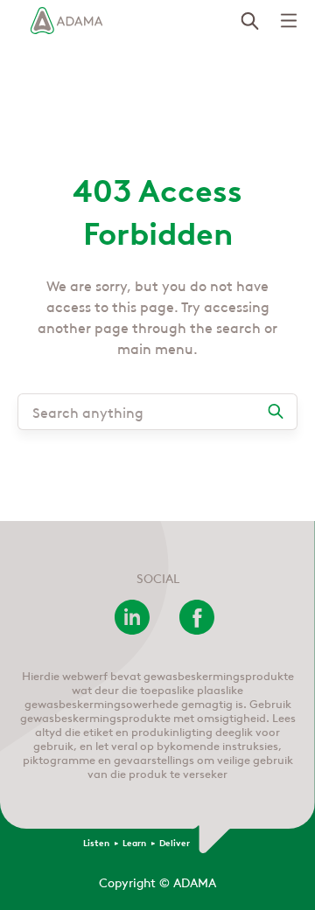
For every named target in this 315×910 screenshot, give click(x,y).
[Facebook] (196, 629)
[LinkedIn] (132, 629)
